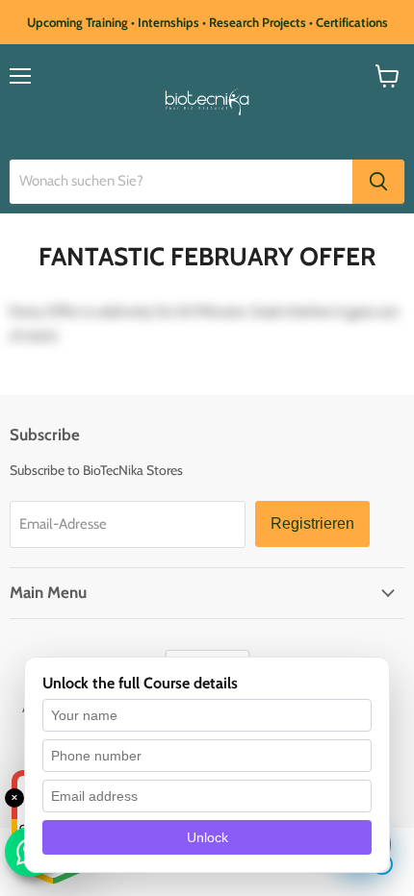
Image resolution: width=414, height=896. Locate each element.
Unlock (207, 837)
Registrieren (312, 523)
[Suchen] (378, 182)
